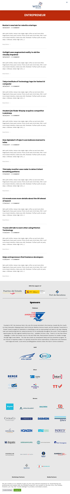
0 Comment (16, 27)
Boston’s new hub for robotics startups (20, 25)
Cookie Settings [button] (7, 490)
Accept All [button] (17, 490)
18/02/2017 (6, 27)
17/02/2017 (6, 145)
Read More (6, 44)
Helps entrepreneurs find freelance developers (23, 257)
